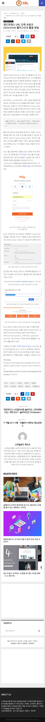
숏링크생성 (13, 386)
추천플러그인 (36, 386)
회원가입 (26, 166)
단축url (27, 383)
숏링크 (6, 386)
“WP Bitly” (23, 155)
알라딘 (25, 643)
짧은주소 (28, 386)
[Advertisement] (20, 600)
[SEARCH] (39, 631)
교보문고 (14, 643)
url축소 (20, 383)
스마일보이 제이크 (10, 31)
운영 (5, 21)
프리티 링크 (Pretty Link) (26, 346)
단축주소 (34, 383)
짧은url (21, 386)
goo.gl (12, 383)
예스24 (19, 643)
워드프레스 (10, 21)
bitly (6, 383)
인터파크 (31, 643)
